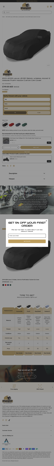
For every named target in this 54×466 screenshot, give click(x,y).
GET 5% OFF (27, 241)
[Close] (46, 220)
